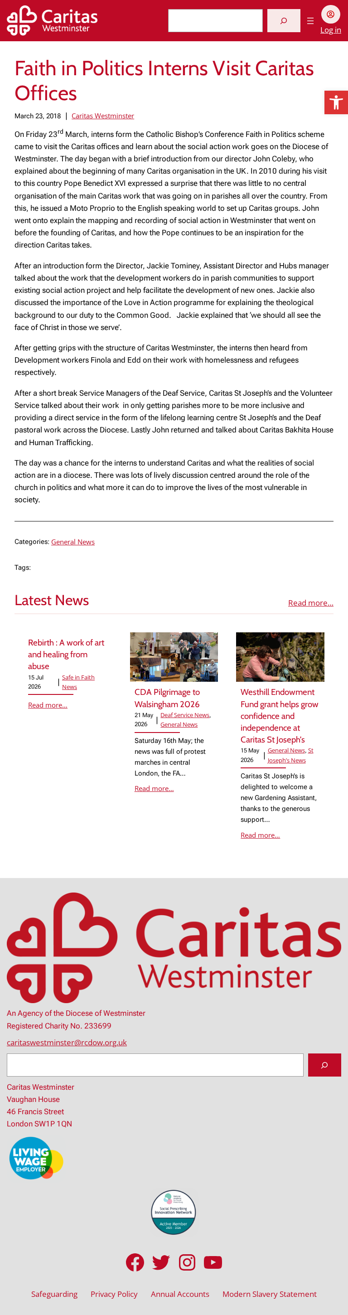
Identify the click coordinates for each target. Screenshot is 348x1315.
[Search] (283, 20)
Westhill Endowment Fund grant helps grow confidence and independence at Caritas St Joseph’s (280, 716)
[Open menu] (310, 20)
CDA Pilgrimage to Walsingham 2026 (167, 698)
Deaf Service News (184, 715)
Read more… (311, 602)
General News (73, 541)
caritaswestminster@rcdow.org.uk (67, 1042)
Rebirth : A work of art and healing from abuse (66, 654)
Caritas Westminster (103, 115)
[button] (336, 102)
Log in (330, 29)
